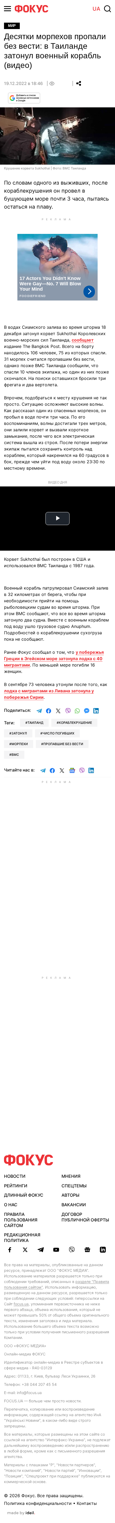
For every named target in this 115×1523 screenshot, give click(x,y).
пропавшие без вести (63, 744)
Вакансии (74, 1204)
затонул (19, 733)
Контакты (87, 1503)
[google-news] (87, 1249)
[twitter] (25, 1249)
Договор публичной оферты (85, 1217)
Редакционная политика (22, 1237)
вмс (15, 755)
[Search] (107, 8)
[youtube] (56, 1249)
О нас (10, 1204)
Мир (12, 26)
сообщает (83, 340)
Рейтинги (15, 1185)
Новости (14, 1176)
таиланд (35, 723)
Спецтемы (74, 1185)
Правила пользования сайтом (20, 1220)
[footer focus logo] (28, 1160)
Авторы (70, 1195)
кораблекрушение (75, 723)
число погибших (58, 733)
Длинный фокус (23, 1195)
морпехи (19, 744)
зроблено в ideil (21, 1513)
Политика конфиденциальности (38, 1503)
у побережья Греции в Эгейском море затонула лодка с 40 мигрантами (54, 658)
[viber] (71, 1249)
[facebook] (9, 1249)
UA (96, 8)
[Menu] (7, 8)
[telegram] (40, 1249)
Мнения (71, 1176)
